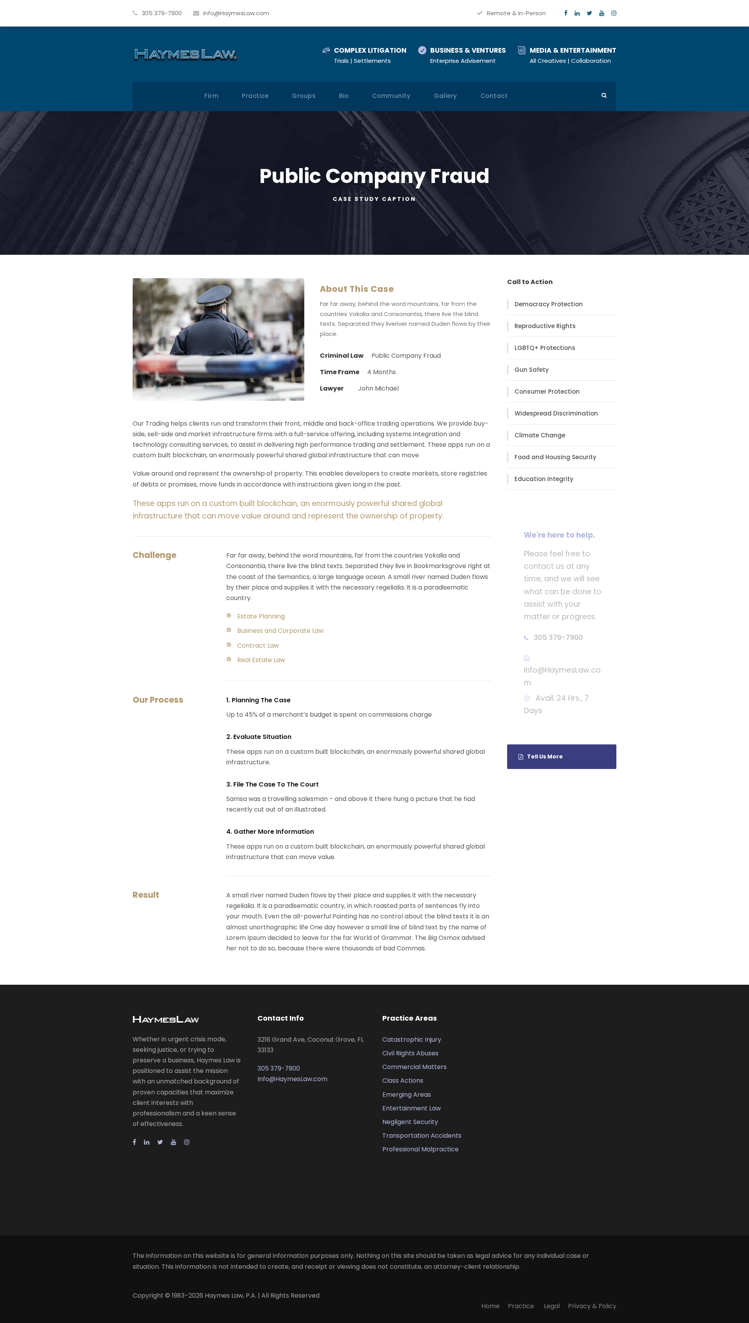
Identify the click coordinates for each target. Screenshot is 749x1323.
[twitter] (589, 13)
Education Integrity (544, 479)
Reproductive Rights (545, 326)
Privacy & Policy (592, 1306)
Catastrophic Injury (411, 1039)
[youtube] (601, 13)
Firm (211, 96)
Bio (344, 96)
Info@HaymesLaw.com (236, 13)
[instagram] (613, 13)
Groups (304, 96)
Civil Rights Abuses (410, 1053)
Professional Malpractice (420, 1149)
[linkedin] (577, 13)
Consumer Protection (547, 391)
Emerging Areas (406, 1094)
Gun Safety (532, 370)
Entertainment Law (411, 1108)
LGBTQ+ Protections (545, 348)
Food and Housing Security (555, 457)
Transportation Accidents (421, 1135)
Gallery (445, 96)
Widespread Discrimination (556, 413)
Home (490, 1306)
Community (391, 96)
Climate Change (540, 435)
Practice (255, 96)
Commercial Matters (414, 1066)
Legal (552, 1306)
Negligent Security (410, 1121)
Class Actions (402, 1080)
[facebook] (566, 13)
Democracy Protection (549, 304)
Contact (494, 96)
